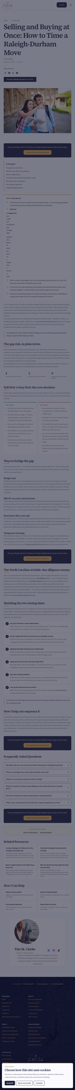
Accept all (10, 1083)
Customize (39, 1083)
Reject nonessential (24, 1083)
